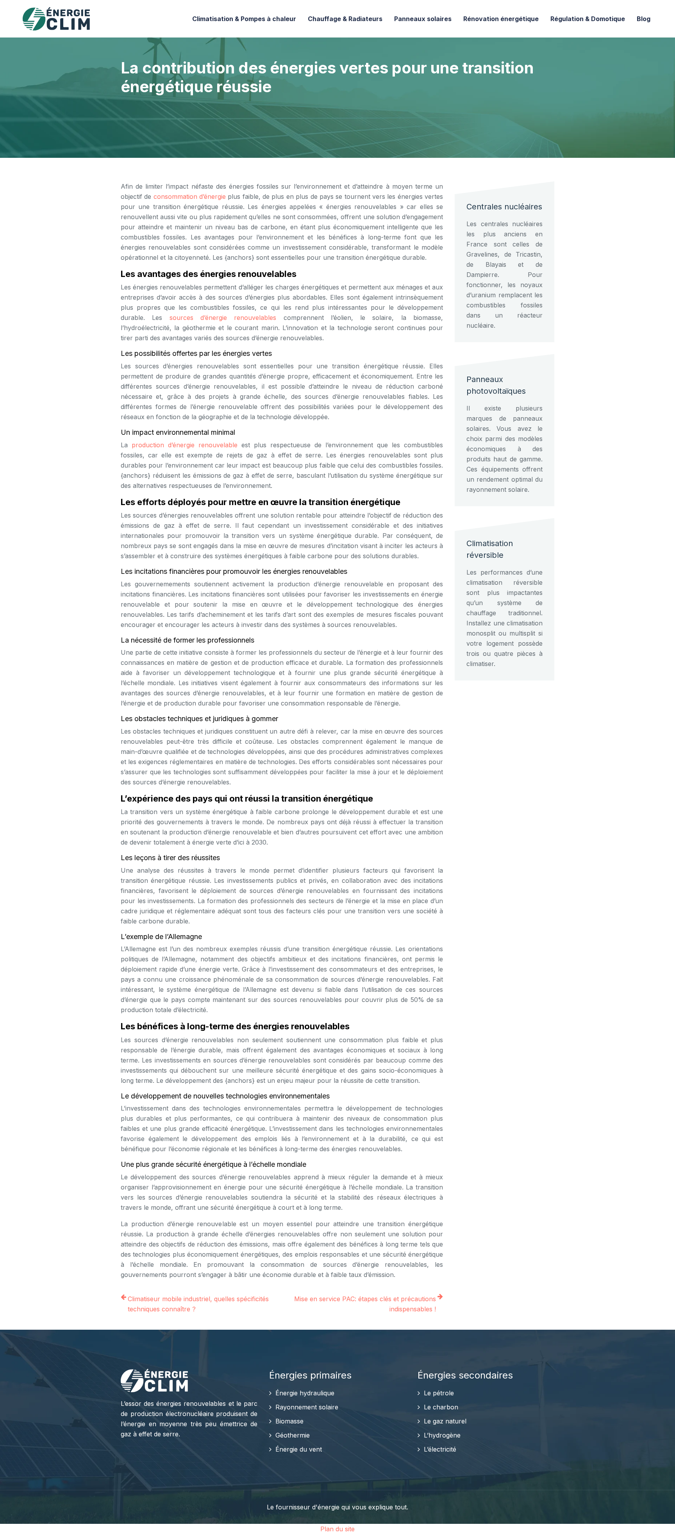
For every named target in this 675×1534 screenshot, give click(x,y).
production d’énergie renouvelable (185, 445)
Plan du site (337, 1529)
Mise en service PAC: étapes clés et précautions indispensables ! (365, 1304)
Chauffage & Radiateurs (345, 19)
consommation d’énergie (190, 196)
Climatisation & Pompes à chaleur (244, 19)
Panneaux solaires (423, 19)
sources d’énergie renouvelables (223, 317)
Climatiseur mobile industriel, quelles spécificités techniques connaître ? (198, 1304)
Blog (643, 19)
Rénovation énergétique (501, 19)
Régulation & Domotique (587, 19)
